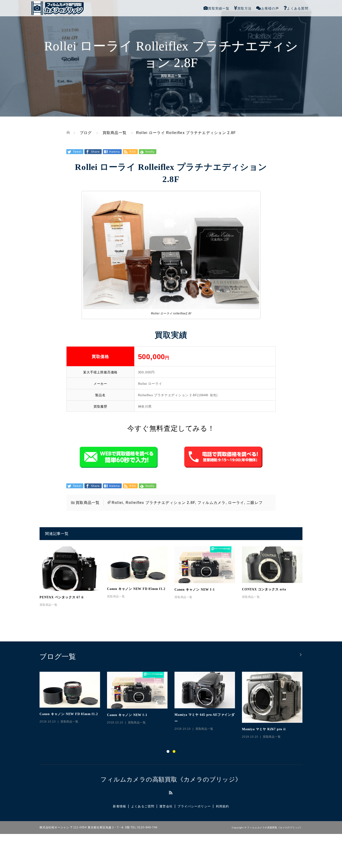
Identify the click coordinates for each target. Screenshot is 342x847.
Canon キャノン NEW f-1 (194, 589)
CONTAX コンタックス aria (264, 589)
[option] (174, 706)
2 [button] (174, 751)
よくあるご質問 (142, 806)
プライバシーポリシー (194, 806)
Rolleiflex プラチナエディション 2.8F (160, 503)
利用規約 (222, 806)
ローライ (236, 503)
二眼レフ (255, 503)
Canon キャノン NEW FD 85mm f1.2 (136, 589)
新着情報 (119, 806)
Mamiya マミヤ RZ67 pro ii (264, 729)
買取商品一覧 (171, 76)
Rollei (117, 503)
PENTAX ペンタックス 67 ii (62, 597)
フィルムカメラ (212, 503)
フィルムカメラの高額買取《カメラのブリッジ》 (171, 779)
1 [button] (168, 751)
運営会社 (166, 806)
